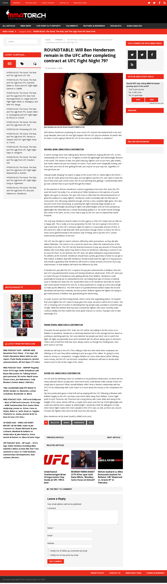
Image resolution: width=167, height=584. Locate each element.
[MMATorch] (26, 14)
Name (50, 528)
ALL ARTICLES (9, 26)
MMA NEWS (25, 26)
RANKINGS (16, 3)
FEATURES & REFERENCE (94, 26)
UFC (90, 422)
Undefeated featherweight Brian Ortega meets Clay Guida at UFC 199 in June (55, 477)
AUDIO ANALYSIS (134, 26)
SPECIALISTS (115, 26)
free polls (160, 103)
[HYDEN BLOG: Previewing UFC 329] (27, 315)
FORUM (5, 3)
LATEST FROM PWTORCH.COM (21, 344)
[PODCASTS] (164, 3)
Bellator (55, 422)
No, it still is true (135, 92)
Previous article (55, 437)
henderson (79, 422)
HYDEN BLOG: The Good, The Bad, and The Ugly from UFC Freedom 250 (22, 160)
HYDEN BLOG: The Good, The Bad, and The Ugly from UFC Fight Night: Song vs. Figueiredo (22, 180)
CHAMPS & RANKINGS (155, 573)
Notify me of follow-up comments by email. (68, 551)
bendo (66, 422)
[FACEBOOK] (159, 3)
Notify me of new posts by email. (64, 555)
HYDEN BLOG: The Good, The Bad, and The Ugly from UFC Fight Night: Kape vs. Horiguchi (22, 150)
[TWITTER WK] (154, 3)
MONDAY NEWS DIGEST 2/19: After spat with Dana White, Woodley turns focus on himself (83, 475)
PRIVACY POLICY (97, 573)
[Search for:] (22, 41)
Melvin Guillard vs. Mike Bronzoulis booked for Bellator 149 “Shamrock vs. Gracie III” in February (110, 477)
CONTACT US (63, 3)
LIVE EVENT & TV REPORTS (48, 26)
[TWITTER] (149, 3)
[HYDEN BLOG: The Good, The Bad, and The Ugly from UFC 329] (16, 315)
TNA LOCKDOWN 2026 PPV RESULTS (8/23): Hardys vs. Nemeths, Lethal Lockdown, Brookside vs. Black (19, 391)
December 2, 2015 (54, 68)
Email (49, 535)
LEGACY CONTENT (48, 3)
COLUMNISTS (72, 26)
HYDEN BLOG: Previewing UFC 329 (21, 129)
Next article (113, 437)
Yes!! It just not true (136, 89)
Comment (51, 508)
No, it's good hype (135, 95)
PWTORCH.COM (30, 3)
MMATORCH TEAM (80, 3)
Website (50, 543)
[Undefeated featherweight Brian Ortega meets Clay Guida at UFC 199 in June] (56, 467)
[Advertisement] (22, 241)
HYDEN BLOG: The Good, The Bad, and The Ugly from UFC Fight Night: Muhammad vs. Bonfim (22, 170)
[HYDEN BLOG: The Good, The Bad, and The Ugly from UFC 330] (16, 298)
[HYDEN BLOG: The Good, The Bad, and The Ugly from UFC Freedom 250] (22, 332)
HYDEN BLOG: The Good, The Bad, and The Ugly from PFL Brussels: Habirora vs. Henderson (22, 190)
